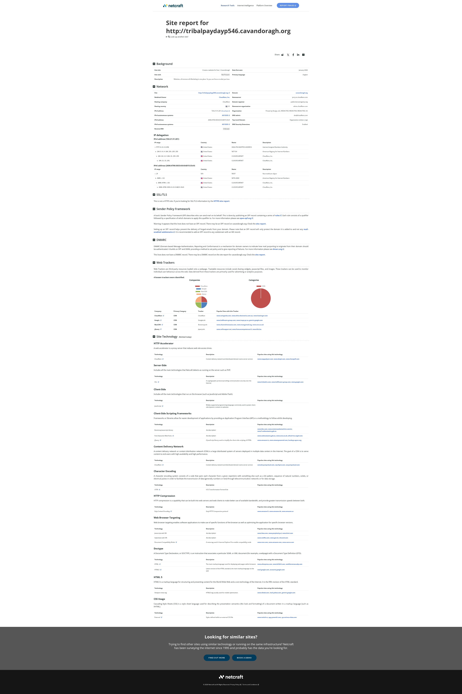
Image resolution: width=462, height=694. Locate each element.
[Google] (160, 320)
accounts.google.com (277, 570)
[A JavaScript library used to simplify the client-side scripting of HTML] (160, 440)
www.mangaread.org (244, 325)
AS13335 (225, 115)
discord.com (283, 538)
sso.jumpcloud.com (293, 465)
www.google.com (297, 382)
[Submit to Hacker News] (303, 54)
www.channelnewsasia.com (226, 325)
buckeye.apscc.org (294, 440)
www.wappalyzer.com (265, 359)
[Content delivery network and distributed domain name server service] (163, 359)
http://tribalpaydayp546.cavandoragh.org (213, 93)
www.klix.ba (257, 329)
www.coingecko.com (224, 316)
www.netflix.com (263, 538)
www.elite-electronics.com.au (242, 316)
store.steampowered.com (279, 440)
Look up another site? (179, 36)
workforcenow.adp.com (294, 564)
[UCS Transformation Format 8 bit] (159, 489)
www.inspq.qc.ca (242, 320)
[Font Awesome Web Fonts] (173, 436)
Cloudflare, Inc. (224, 97)
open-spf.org (245, 218)
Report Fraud (287, 5)
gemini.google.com (256, 320)
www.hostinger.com (260, 316)
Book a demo (244, 658)
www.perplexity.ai (275, 533)
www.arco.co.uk (258, 325)
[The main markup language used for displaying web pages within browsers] (159, 564)
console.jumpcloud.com (265, 465)
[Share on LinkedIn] (298, 54)
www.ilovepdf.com (292, 359)
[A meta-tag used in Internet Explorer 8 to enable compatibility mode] (176, 542)
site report (261, 223)
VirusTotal (225, 111)
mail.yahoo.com (275, 593)
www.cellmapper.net (224, 329)
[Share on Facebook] (293, 54)
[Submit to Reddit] (282, 54)
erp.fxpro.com (280, 465)
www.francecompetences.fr (242, 329)
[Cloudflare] (163, 316)
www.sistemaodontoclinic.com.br (280, 429)
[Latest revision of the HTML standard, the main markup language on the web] (160, 570)
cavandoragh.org (302, 93)
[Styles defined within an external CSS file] (161, 617)
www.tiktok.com (263, 593)
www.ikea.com (262, 533)
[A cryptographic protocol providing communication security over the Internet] (158, 382)
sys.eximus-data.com (289, 617)
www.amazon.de (275, 511)
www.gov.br (274, 538)
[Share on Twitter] (288, 54)
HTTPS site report (221, 201)
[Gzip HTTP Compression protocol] (171, 511)
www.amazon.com (275, 542)
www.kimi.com (287, 533)
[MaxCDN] (162, 325)
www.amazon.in (263, 440)
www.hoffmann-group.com (226, 320)
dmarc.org (277, 249)
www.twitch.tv (262, 617)
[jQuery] (160, 329)
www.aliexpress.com (264, 564)
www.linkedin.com (264, 382)
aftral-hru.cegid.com (295, 436)
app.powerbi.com (275, 617)
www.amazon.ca (287, 511)
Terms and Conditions (250, 685)
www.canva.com (288, 542)
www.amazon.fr (263, 511)
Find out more (217, 658)
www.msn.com (262, 542)
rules (277, 215)
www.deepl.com (279, 359)
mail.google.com (263, 570)
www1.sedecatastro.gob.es (266, 431)
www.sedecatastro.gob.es (266, 436)
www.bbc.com (262, 429)
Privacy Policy (234, 685)
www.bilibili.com (279, 564)
